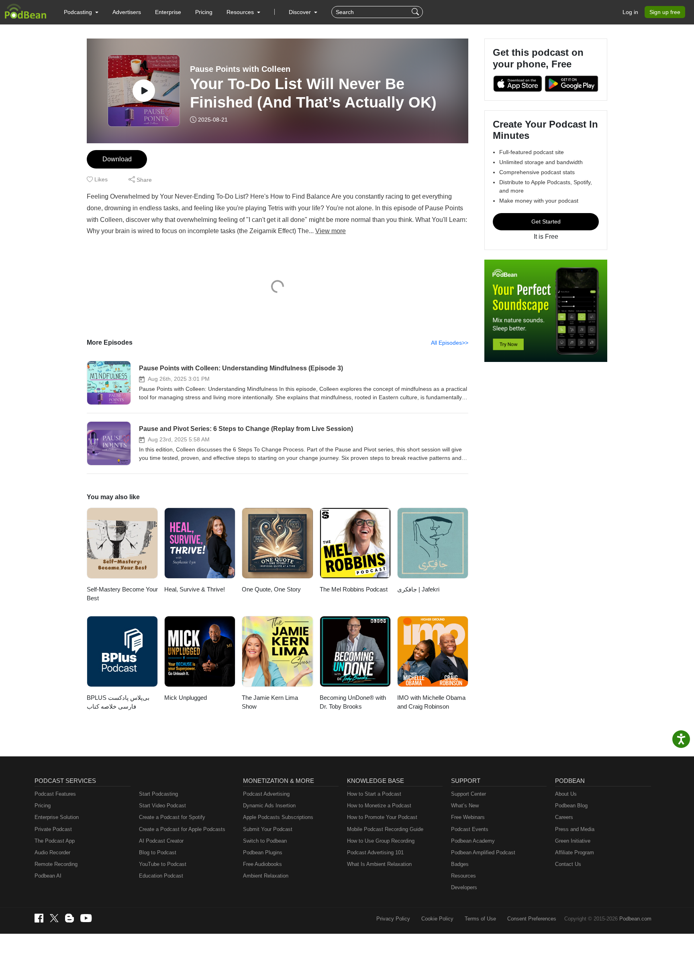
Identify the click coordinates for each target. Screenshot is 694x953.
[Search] (416, 12)
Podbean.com (635, 919)
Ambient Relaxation (265, 876)
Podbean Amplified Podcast (483, 852)
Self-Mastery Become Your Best (122, 594)
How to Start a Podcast (374, 794)
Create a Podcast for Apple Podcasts (182, 829)
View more (330, 231)
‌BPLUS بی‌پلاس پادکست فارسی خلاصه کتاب (118, 702)
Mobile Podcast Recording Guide (385, 829)
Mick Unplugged (185, 697)
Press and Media (574, 829)
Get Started (546, 221)
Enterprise (168, 12)
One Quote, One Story (271, 589)
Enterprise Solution (57, 817)
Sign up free (664, 12)
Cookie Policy (437, 919)
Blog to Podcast (157, 852)
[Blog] (69, 918)
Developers (464, 887)
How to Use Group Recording (380, 841)
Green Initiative (572, 841)
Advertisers (126, 12)
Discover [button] (300, 12)
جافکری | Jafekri (418, 589)
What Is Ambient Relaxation (379, 864)
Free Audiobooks (262, 864)
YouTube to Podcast (162, 864)
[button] (81, 12)
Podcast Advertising (266, 794)
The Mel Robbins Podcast (354, 589)
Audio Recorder (52, 852)
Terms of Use (480, 919)
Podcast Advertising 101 (375, 852)
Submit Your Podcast (267, 829)
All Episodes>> (449, 342)
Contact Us (568, 864)
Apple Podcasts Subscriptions (278, 817)
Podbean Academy (473, 841)
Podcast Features (55, 794)
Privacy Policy (393, 919)
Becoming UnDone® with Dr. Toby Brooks (353, 702)
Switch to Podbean (265, 841)
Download (117, 159)
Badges (460, 864)
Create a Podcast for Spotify (172, 817)
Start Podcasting (158, 794)
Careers (564, 817)
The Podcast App (55, 841)
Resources (463, 876)
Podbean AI (48, 876)
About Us (566, 794)
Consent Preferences (531, 919)
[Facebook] (39, 918)
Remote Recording (56, 864)
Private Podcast (53, 829)
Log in (630, 12)
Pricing (203, 12)
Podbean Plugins (262, 852)
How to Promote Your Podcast (382, 817)
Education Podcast (161, 876)
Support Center (468, 794)
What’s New (465, 806)
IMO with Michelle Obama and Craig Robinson (431, 702)
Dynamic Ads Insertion (269, 806)
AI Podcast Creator (161, 841)
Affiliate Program (574, 852)
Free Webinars (468, 817)
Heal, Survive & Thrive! (194, 589)
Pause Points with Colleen (240, 69)
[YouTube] (86, 918)
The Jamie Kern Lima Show (270, 702)
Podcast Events (469, 829)
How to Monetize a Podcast (379, 806)
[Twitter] (54, 918)
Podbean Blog (571, 806)
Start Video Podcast (162, 806)
